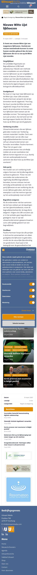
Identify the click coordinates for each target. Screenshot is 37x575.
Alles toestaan (18, 317)
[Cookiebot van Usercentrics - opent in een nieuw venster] (26, 250)
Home (4, 544)
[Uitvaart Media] (18, 2)
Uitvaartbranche (8, 554)
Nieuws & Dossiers (8, 547)
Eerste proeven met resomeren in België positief (17, 380)
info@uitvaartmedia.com (12, 524)
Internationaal (20, 347)
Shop (3, 560)
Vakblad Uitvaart (8, 557)
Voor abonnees (7, 570)
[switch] (32, 290)
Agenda (4, 550)
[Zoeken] (18, 6)
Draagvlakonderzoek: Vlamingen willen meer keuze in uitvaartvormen (17, 444)
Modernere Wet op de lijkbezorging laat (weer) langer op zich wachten (17, 436)
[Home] (2, 17)
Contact (4, 567)
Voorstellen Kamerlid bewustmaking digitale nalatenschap (14, 328)
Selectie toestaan (18, 323)
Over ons (5, 564)
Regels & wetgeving (9, 17)
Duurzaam (8, 347)
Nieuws (7, 350)
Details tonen (26, 310)
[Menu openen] (7, 6)
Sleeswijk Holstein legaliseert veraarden (17, 421)
